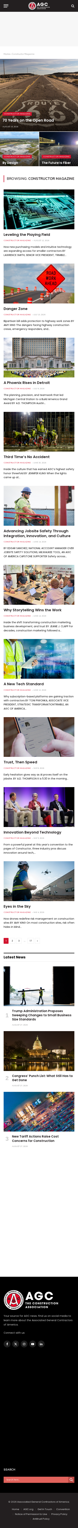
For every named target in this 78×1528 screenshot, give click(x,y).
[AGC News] (39, 6)
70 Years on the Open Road (28, 120)
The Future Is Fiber (56, 163)
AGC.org (28, 1509)
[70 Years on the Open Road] (39, 95)
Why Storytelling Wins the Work (32, 610)
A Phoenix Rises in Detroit (27, 382)
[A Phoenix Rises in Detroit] (39, 357)
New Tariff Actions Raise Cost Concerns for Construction (35, 1138)
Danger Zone (16, 308)
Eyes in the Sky (17, 906)
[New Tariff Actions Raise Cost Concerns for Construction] (39, 1112)
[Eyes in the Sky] (39, 881)
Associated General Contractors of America (43, 1502)
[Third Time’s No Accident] (39, 432)
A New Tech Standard (24, 684)
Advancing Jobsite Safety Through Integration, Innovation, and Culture (37, 533)
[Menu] (6, 6)
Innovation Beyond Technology (32, 832)
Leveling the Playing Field (27, 234)
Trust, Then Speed (20, 762)
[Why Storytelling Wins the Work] (39, 585)
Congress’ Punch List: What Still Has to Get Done (42, 1078)
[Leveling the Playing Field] (39, 209)
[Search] (72, 6)
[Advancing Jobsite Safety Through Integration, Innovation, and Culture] (39, 506)
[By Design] (19, 150)
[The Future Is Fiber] (58, 150)
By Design (10, 163)
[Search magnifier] (71, 1480)
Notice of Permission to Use (31, 1514)
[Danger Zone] (39, 283)
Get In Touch (45, 1509)
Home (7, 54)
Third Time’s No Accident (27, 456)
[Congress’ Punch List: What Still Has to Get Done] (39, 1051)
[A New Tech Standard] (39, 659)
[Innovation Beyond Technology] (39, 807)
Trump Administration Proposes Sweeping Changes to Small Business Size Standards (41, 1015)
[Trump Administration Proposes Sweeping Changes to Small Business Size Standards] (39, 986)
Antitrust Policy (41, 1519)
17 (31, 940)
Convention (63, 1509)
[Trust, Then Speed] (39, 737)
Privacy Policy (59, 1514)
